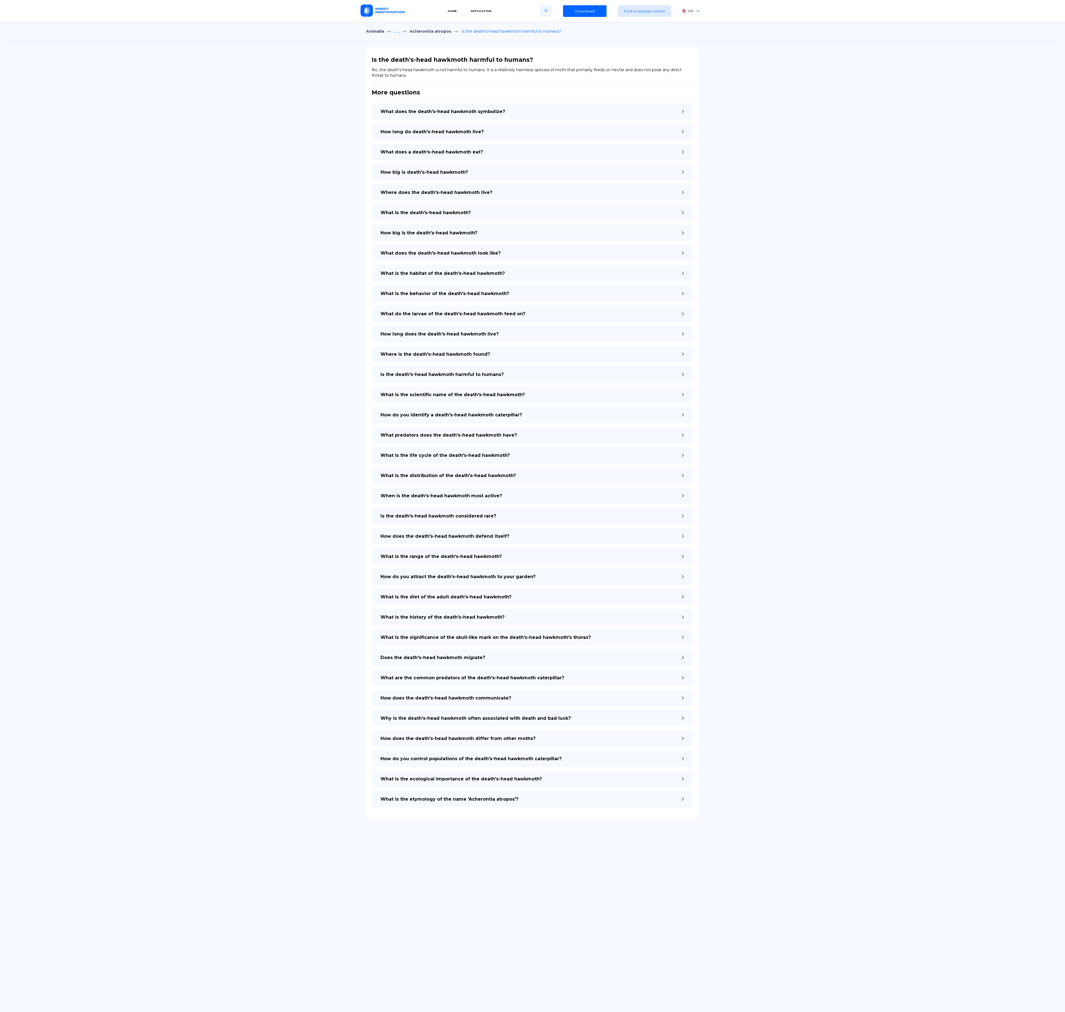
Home (452, 10)
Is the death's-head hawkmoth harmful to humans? (511, 31)
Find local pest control (644, 11)
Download (585, 11)
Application (481, 10)
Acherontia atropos (430, 31)
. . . (397, 31)
